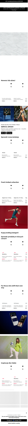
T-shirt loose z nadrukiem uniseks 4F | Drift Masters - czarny (18, 306)
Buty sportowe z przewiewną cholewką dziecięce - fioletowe (18, 382)
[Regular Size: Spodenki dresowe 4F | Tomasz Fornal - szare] (18, 191)
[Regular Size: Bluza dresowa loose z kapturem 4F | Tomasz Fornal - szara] (7, 191)
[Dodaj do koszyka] (11, 86)
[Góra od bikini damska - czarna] (18, 247)
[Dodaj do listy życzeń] (11, 84)
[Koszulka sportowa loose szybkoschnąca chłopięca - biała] (7, 89)
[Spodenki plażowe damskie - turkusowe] (7, 247)
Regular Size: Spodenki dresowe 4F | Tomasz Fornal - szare (19, 201)
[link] (14, 43)
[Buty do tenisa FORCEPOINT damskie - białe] (7, 146)
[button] (7, 91)
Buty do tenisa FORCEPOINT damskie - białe (6, 156)
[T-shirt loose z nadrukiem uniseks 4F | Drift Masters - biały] (7, 297)
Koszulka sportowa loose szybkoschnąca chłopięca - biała (7, 99)
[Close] (26, 413)
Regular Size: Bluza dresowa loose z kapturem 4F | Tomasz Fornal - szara (6, 201)
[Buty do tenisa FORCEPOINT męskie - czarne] (18, 146)
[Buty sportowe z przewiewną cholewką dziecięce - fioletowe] (18, 372)
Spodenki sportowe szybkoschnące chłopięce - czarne (19, 99)
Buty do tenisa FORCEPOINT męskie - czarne (18, 156)
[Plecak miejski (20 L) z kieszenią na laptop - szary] (7, 372)
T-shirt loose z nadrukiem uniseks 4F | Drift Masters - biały (7, 306)
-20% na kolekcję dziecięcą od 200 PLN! (14, 1)
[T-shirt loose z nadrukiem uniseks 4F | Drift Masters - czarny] (18, 297)
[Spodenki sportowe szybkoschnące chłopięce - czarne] (18, 89)
